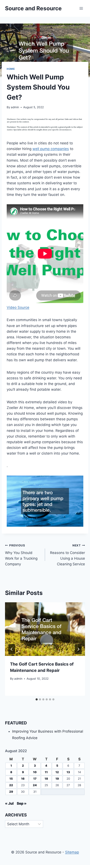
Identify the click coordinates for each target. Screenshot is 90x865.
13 (68, 772)
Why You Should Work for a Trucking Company (21, 555)
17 (34, 778)
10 (35, 772)
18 (46, 778)
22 (11, 785)
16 (22, 778)
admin (15, 107)
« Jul (9, 803)
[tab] (37, 699)
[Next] (78, 649)
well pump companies (50, 149)
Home (11, 68)
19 (57, 778)
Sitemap (72, 852)
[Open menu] (81, 8)
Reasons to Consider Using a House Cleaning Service (67, 555)
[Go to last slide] (11, 649)
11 (46, 772)
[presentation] (45, 629)
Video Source (18, 307)
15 (11, 778)
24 (35, 785)
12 (57, 772)
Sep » (22, 803)
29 (11, 791)
